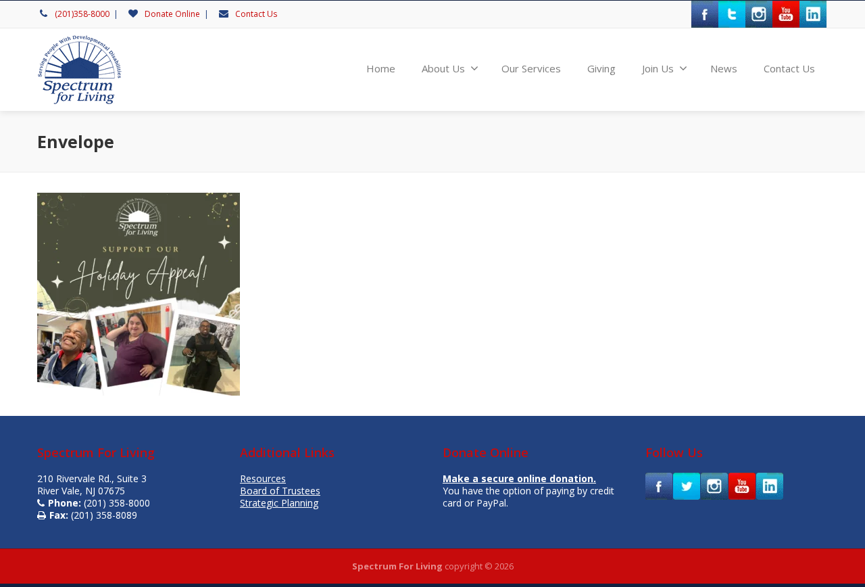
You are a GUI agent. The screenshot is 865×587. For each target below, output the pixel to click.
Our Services (531, 68)
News (723, 68)
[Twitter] (731, 14)
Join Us (658, 68)
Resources (263, 478)
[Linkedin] (812, 14)
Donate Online (172, 14)
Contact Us (256, 14)
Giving (601, 68)
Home (380, 68)
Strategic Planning (279, 502)
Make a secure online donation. (519, 478)
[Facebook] (704, 14)
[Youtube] (785, 14)
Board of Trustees (280, 490)
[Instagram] (758, 14)
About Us (443, 68)
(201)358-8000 (82, 14)
